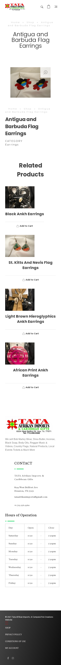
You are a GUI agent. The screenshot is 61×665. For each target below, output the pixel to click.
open (45, 72)
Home (15, 22)
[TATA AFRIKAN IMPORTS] (15, 6)
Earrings (12, 144)
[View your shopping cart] (49, 6)
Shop (30, 22)
